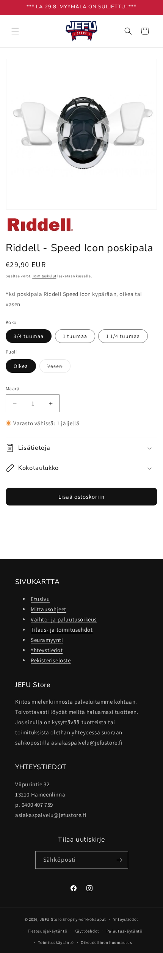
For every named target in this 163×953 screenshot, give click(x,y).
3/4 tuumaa (29, 336)
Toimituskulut (44, 276)
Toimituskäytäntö (56, 942)
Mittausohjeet (48, 609)
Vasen (59, 367)
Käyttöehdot (86, 931)
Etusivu (40, 598)
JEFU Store (50, 919)
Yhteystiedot (47, 650)
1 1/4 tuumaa (123, 336)
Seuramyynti (47, 639)
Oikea (21, 366)
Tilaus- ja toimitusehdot (61, 629)
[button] (15, 31)
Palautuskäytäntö (125, 931)
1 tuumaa (75, 336)
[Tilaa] (119, 860)
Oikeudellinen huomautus (106, 942)
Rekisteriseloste (51, 660)
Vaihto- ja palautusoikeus (64, 619)
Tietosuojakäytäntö (47, 931)
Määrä (12, 388)
